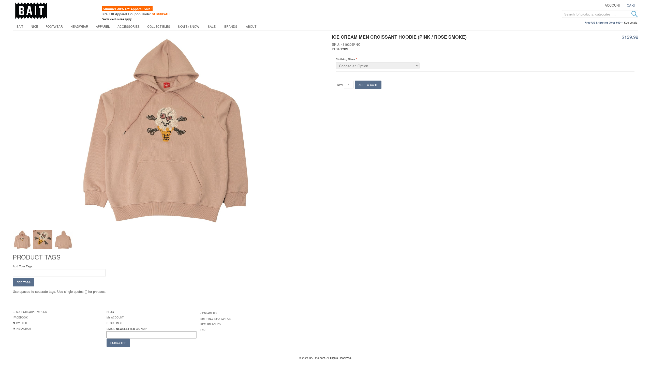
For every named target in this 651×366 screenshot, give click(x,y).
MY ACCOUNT (115, 317)
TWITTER (21, 323)
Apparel (103, 26)
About (251, 26)
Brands (230, 26)
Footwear (54, 26)
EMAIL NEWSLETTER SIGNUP (127, 329)
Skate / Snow (188, 26)
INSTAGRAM (23, 328)
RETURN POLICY (210, 324)
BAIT (20, 26)
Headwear (79, 26)
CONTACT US (208, 313)
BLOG (110, 312)
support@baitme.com (31, 312)
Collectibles (158, 26)
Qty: (340, 84)
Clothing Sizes (345, 59)
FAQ (202, 330)
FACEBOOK (20, 317)
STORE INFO (114, 323)
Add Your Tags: (23, 266)
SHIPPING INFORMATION (215, 319)
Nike (34, 26)
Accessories (128, 26)
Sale (212, 26)
